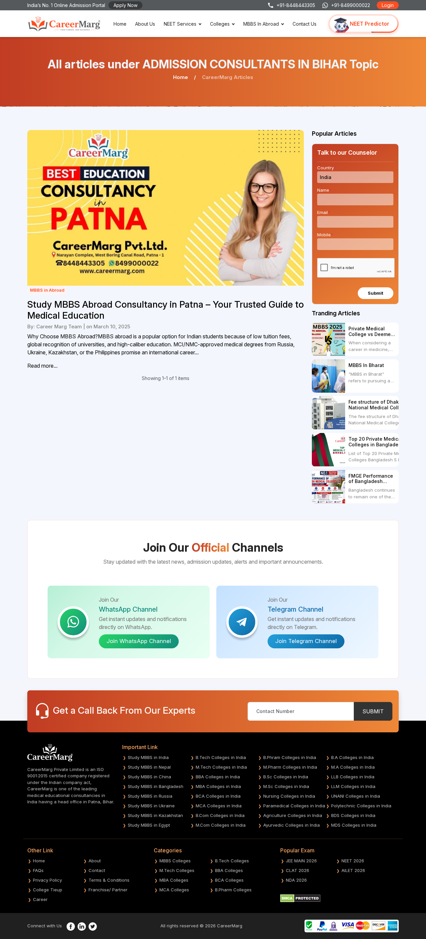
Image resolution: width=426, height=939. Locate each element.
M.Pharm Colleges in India (290, 767)
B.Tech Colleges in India (221, 757)
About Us (145, 24)
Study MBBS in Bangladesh (155, 786)
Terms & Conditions (109, 880)
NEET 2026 (352, 860)
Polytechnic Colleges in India (361, 805)
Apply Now (125, 5)
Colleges (220, 24)
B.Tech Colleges (232, 860)
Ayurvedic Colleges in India (291, 825)
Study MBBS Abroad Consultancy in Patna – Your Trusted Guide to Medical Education (165, 310)
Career (40, 899)
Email (323, 212)
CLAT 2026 (297, 870)
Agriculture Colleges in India (292, 815)
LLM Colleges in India (353, 786)
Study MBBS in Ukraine (151, 805)
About (95, 860)
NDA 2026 (296, 880)
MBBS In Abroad (261, 24)
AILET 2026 (353, 870)
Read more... (42, 365)
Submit (375, 293)
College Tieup (47, 889)
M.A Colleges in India (353, 767)
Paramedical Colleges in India (294, 805)
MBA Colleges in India (218, 786)
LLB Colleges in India (352, 776)
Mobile (325, 234)
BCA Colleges (229, 880)
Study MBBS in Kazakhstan (155, 815)
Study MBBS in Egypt (149, 825)
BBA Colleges (229, 870)
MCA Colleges (174, 889)
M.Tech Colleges (176, 870)
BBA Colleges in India (218, 776)
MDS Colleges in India (353, 825)
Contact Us (305, 24)
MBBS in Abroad (47, 290)
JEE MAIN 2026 (301, 860)
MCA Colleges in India (219, 805)
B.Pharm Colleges (233, 889)
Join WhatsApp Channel (138, 641)
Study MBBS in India (148, 757)
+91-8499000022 (350, 5)
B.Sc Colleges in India (285, 776)
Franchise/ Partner (108, 889)
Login (388, 5)
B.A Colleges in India (352, 757)
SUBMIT (373, 711)
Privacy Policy (47, 880)
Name (324, 190)
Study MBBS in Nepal (149, 767)
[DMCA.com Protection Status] (300, 897)
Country (326, 167)
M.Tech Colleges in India (221, 767)
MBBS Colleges (175, 860)
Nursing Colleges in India (289, 796)
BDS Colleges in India (353, 815)
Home (119, 24)
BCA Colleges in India (218, 796)
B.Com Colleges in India (220, 815)
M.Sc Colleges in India (286, 786)
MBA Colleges (173, 880)
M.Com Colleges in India (221, 825)
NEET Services (180, 24)
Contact (97, 870)
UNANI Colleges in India (355, 796)
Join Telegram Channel (306, 641)
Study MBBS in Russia (150, 796)
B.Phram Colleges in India (289, 757)
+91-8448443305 (296, 5)
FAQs (38, 870)
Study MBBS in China (149, 776)
